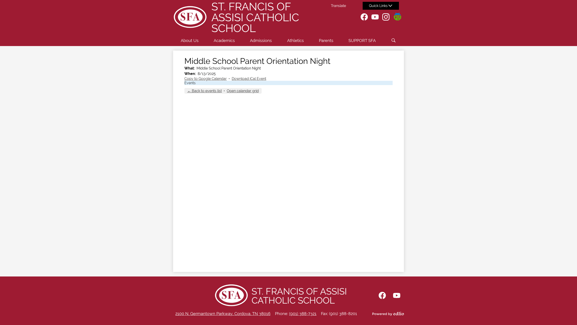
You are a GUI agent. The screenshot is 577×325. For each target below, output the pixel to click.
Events (190, 83)
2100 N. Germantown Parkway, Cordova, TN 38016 (222, 313)
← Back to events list (204, 91)
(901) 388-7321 (302, 313)
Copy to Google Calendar (205, 79)
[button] (190, 40)
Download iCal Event (249, 79)
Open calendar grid (243, 91)
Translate (338, 6)
